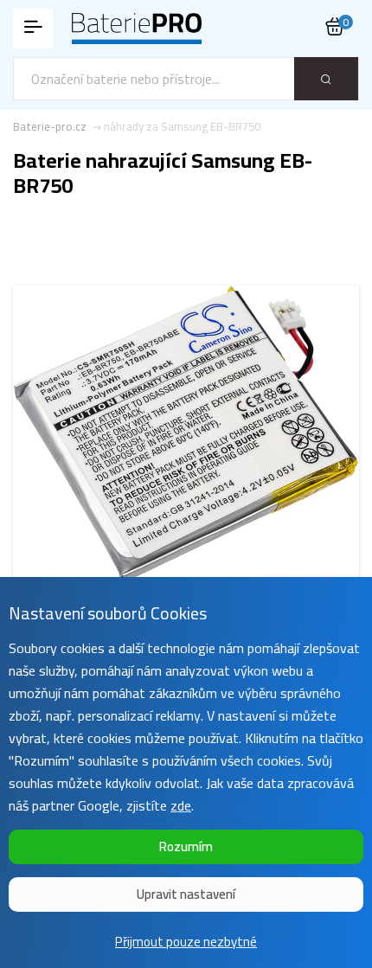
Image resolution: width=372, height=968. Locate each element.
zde (180, 805)
